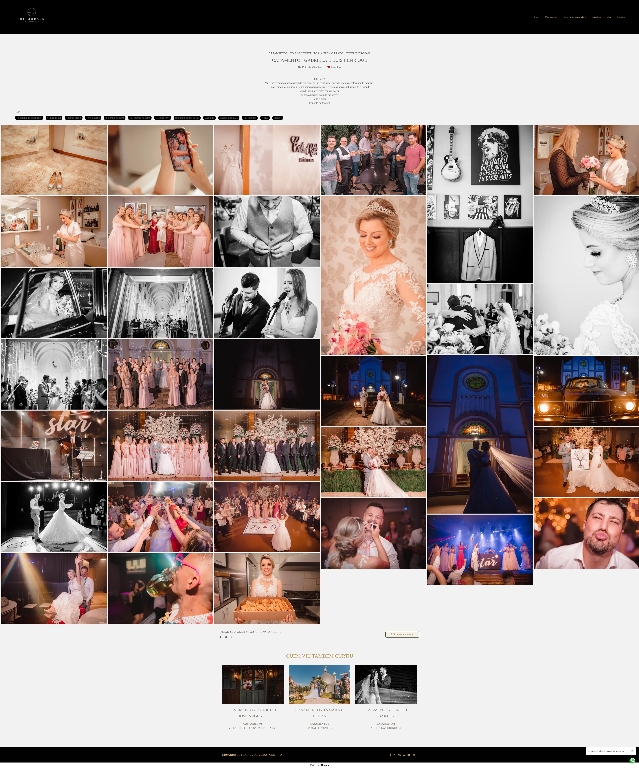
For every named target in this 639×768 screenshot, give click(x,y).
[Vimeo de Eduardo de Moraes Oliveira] (404, 755)
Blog (609, 17)
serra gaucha (93, 117)
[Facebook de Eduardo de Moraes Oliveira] (390, 755)
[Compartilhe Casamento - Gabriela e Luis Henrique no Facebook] (220, 637)
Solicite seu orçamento (402, 634)
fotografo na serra (114, 117)
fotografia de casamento (29, 117)
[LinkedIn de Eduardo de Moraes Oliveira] (414, 755)
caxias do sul (54, 117)
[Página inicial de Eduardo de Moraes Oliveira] (32, 17)
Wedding (209, 117)
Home (537, 17)
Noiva (265, 117)
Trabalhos (596, 17)
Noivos (278, 117)
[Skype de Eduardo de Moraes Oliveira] (399, 755)
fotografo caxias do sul (187, 117)
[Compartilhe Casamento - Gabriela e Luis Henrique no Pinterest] (232, 637)
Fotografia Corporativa (575, 17)
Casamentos (249, 117)
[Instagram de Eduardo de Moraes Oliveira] (395, 755)
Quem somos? (551, 17)
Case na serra (163, 117)
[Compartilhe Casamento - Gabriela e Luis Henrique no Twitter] (226, 637)
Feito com (319, 765)
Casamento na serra (139, 117)
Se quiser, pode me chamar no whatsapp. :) (607, 751)
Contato (621, 17)
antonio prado (73, 117)
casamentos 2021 (229, 117)
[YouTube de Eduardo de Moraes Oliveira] (409, 755)
